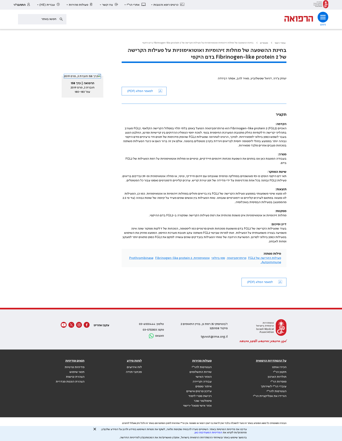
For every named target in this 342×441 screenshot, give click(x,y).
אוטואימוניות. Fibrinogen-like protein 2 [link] (182, 258)
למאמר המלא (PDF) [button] (140, 91)
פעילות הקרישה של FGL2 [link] (264, 258)
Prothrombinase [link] (141, 258)
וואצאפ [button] (159, 335)
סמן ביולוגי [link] (218, 258)
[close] (95, 430)
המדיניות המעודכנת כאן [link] (208, 432)
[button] (168, 5)
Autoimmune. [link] (271, 262)
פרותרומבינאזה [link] (236, 258)
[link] (321, 4)
